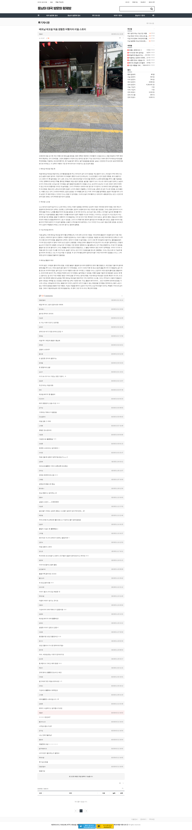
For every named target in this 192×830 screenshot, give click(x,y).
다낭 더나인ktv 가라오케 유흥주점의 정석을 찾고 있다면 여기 (148, 38)
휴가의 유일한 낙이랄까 (137, 63)
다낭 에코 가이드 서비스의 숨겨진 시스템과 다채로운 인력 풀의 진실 (150, 36)
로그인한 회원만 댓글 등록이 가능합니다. (81, 776)
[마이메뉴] (153, 15)
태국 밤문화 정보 (52, 15)
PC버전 (151, 819)
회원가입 (135, 2)
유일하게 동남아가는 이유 (137, 55)
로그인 (127, 2)
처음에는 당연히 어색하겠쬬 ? (139, 58)
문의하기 (143, 819)
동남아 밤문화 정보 (74, 15)
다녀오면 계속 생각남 (136, 52)
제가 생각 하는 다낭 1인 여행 (137, 33)
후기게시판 (96, 15)
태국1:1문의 (118, 15)
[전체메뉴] (38, 15)
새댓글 (130, 45)
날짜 (114, 793)
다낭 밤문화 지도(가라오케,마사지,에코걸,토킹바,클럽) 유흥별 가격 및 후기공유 (154, 41)
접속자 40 (151, 2)
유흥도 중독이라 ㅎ (135, 50)
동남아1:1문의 (140, 15)
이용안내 (134, 819)
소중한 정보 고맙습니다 (137, 60)
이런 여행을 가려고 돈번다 (138, 65)
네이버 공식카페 (42, 2)
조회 (121, 793)
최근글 (130, 29)
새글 (51, 2)
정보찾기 (143, 2)
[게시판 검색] (122, 788)
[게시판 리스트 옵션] (123, 38)
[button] (120, 38)
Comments (47, 296)
